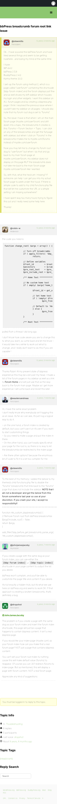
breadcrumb (6, 758)
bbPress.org (5, 12)
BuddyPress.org (34, 790)
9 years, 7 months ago (46, 398)
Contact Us (12, 798)
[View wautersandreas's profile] (5, 400)
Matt (44, 790)
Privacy (22, 798)
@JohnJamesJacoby (13, 615)
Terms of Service (33, 798)
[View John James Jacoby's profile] (5, 546)
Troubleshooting (14, 724)
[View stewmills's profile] (7, 42)
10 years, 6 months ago (45, 41)
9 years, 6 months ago (46, 604)
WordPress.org (8, 790)
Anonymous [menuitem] (53, 3)
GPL (4, 798)
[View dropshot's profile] (5, 606)
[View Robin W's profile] (5, 230)
